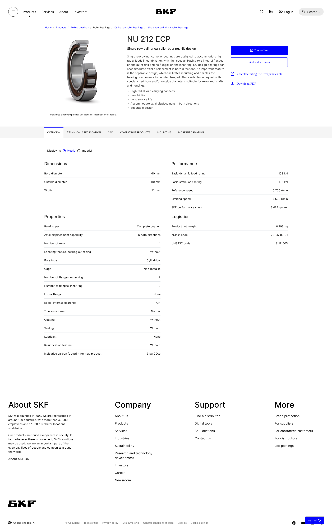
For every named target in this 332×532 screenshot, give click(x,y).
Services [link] (48, 12)
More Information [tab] (191, 132)
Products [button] (29, 12)
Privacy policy (110, 522)
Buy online (261, 50)
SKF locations (205, 431)
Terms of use (91, 522)
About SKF (122, 416)
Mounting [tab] (164, 132)
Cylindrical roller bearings (128, 27)
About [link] (63, 12)
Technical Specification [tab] (84, 132)
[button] (261, 12)
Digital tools (203, 423)
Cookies (182, 522)
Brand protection (287, 416)
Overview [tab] (53, 132)
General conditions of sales (158, 522)
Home (48, 27)
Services (121, 431)
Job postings (284, 446)
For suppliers (284, 423)
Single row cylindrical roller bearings (167, 27)
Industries (122, 438)
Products (61, 27)
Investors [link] (80, 12)
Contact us (203, 438)
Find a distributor (259, 62)
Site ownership (130, 522)
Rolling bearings (80, 27)
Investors (121, 465)
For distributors (286, 438)
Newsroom (123, 480)
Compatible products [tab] (135, 132)
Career (120, 473)
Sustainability (124, 446)
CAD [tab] (110, 132)
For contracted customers (294, 431)
